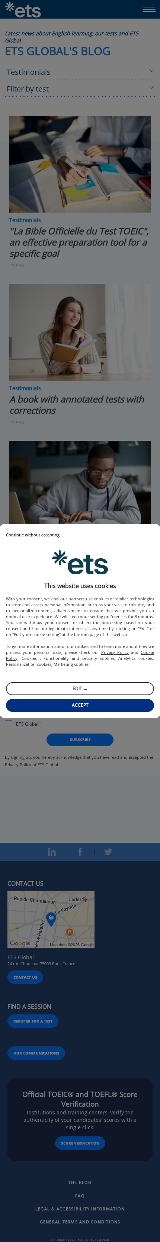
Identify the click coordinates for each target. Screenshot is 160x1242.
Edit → (80, 688)
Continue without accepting (33, 535)
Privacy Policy (115, 652)
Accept (80, 705)
